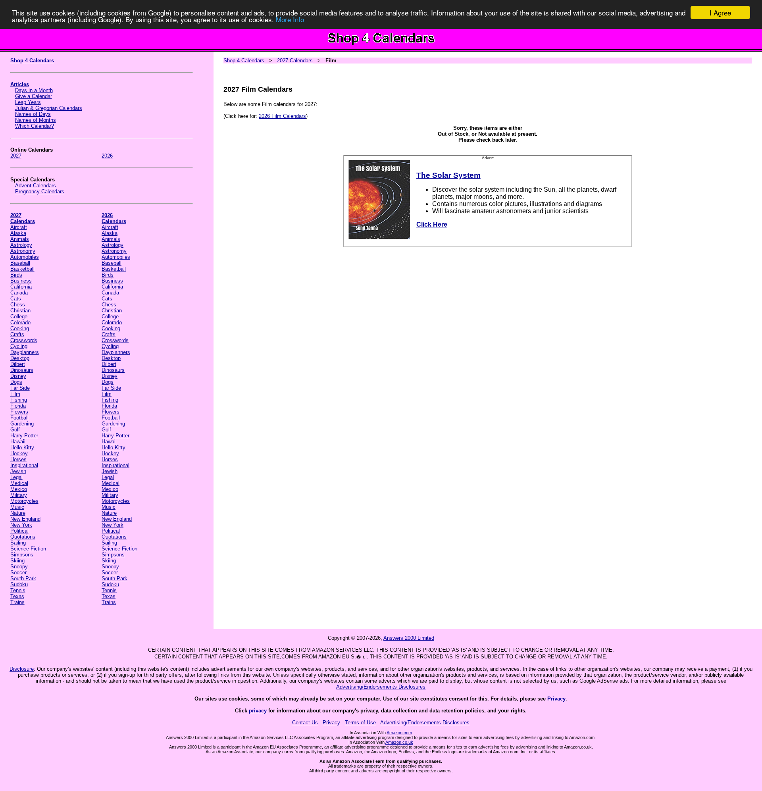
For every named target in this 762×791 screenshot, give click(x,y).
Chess (17, 305)
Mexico (18, 489)
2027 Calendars (295, 61)
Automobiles (24, 257)
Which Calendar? (34, 126)
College (18, 316)
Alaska (18, 233)
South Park (23, 578)
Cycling (18, 346)
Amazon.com (399, 732)
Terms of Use (360, 723)
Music (17, 507)
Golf (15, 430)
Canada (19, 293)
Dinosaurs (21, 370)
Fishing (18, 400)
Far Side (20, 388)
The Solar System (448, 175)
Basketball (22, 269)
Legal (16, 477)
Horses (18, 459)
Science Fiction (28, 549)
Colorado (20, 322)
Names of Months (35, 120)
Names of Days (33, 114)
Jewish (18, 471)
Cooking (19, 328)
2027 (15, 156)
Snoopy (19, 567)
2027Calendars (22, 218)
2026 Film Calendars (282, 116)
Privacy (556, 699)
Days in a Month (34, 90)
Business (21, 281)
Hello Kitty (22, 447)
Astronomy (22, 251)
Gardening (22, 424)
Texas (17, 596)
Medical (19, 483)
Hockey (19, 453)
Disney (18, 376)
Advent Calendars (35, 186)
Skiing (17, 561)
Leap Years (28, 102)
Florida (18, 406)
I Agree (720, 12)
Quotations (22, 537)
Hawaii (17, 442)
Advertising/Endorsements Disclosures (380, 687)
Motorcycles (24, 501)
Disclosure (22, 669)
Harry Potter (24, 436)
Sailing (18, 543)
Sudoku (19, 584)
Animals (19, 239)
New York (21, 525)
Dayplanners (24, 352)
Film (15, 394)
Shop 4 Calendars (32, 61)
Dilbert (17, 364)
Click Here (431, 224)
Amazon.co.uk (399, 742)
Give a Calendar (33, 96)
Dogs (16, 382)
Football (19, 418)
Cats (15, 299)
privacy (258, 711)
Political (19, 531)
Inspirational (24, 465)
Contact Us (305, 723)
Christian (20, 311)
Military (18, 495)
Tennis (17, 590)
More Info (290, 20)
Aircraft (18, 227)
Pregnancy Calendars (39, 191)
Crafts (17, 334)
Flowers (19, 412)
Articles (19, 84)
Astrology (21, 245)
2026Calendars (114, 218)
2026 (107, 156)
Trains (17, 602)
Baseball (20, 263)
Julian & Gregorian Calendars (48, 108)
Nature (17, 513)
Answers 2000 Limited (408, 638)
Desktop (19, 358)
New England (25, 519)
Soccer (18, 572)
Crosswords (23, 340)
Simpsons (21, 555)
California (21, 287)
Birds (16, 275)
